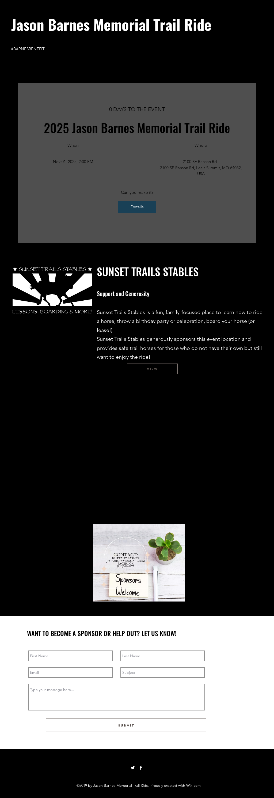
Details (137, 206)
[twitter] (132, 767)
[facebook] (140, 767)
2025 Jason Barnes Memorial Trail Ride (137, 127)
